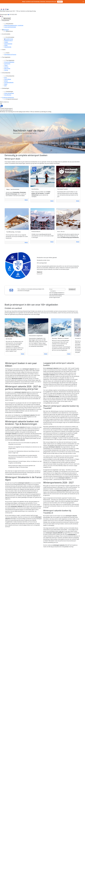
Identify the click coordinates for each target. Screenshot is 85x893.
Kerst (5, 77)
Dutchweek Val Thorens (10, 54)
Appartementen (8, 43)
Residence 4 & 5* (8, 40)
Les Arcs (6, 67)
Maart (5, 84)
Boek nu (52, 1)
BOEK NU (28, 136)
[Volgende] (83, 336)
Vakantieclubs (7, 47)
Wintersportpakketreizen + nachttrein (13, 25)
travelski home (9, 39)
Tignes (6, 65)
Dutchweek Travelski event (63, 490)
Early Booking (7, 95)
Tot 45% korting (10, 232)
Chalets (6, 42)
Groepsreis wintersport (8, 97)
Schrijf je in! (72, 289)
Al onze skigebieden (9, 62)
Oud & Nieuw (7, 79)
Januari (6, 81)
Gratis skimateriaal (9, 93)
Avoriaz (6, 70)
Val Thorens (7, 63)
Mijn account (6, 18)
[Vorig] (1, 336)
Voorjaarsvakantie (8, 82)
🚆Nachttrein (5, 29)
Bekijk (26, 200)
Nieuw (8, 189)
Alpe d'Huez (7, 68)
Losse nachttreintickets (10, 27)
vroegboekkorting (71, 534)
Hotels (6, 45)
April (5, 85)
